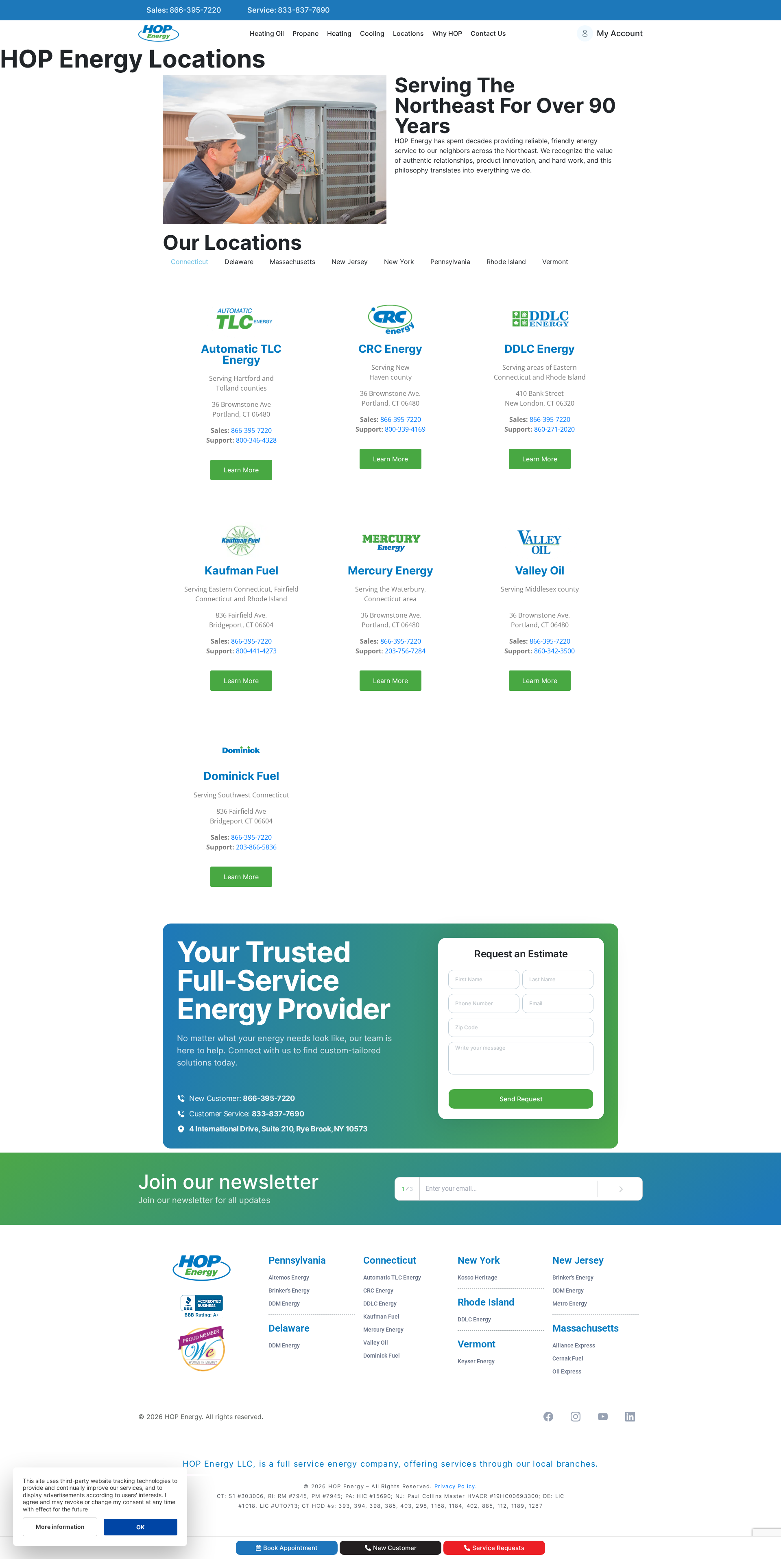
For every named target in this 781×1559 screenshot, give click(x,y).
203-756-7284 (405, 650)
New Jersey (578, 1260)
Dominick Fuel (241, 776)
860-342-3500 (554, 650)
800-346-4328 (256, 440)
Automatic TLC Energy (241, 354)
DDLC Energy (539, 349)
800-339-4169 (405, 429)
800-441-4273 (256, 650)
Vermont (476, 1344)
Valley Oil (539, 570)
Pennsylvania (297, 1260)
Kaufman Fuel (241, 570)
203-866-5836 (256, 847)
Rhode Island (486, 1302)
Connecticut (389, 1260)
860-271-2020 (554, 429)
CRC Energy (390, 349)
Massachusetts (585, 1328)
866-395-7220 (251, 430)
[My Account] (585, 33)
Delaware (289, 1328)
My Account (620, 33)
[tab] (189, 262)
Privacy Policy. (456, 1486)
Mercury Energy (390, 570)
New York (479, 1260)
